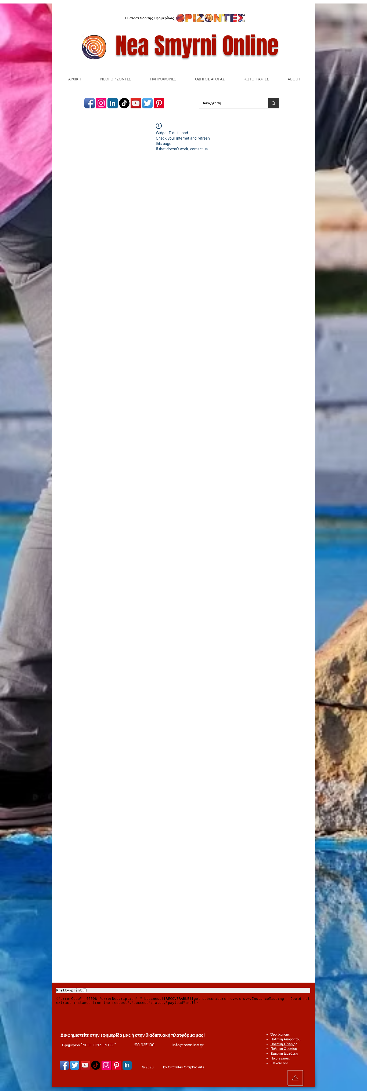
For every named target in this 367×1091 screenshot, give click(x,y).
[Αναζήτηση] (273, 103)
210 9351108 (144, 1045)
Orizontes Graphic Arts (186, 1067)
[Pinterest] (159, 103)
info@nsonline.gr (188, 1045)
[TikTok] (124, 103)
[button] (116, 79)
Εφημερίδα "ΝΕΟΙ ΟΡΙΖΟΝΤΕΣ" (89, 1045)
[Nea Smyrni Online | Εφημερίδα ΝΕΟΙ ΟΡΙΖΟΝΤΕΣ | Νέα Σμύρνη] (89, 103)
